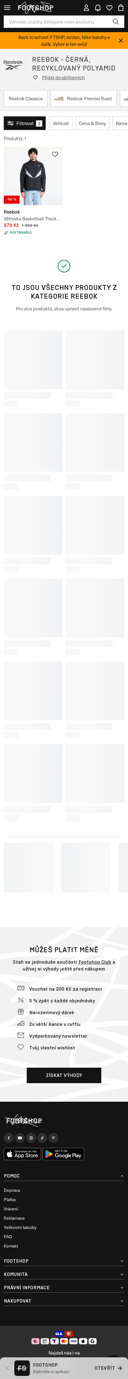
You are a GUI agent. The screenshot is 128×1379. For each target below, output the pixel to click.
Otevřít (104, 1368)
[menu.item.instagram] (31, 1138)
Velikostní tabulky (20, 1227)
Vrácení (11, 1209)
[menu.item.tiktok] (42, 1138)
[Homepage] (64, 1121)
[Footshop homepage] (35, 7)
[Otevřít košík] (120, 7)
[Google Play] (63, 1154)
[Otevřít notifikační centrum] (97, 7)
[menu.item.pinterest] (53, 1138)
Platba (10, 1199)
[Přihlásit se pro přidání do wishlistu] (55, 154)
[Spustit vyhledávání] (115, 21)
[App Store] (22, 1154)
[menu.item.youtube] (20, 1138)
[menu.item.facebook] (9, 1138)
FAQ (8, 1236)
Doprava (12, 1190)
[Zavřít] (121, 40)
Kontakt (11, 1246)
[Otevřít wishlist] (109, 7)
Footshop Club (94, 962)
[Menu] (7, 7)
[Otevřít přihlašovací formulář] (86, 7)
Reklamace (14, 1218)
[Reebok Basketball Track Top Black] (33, 176)
